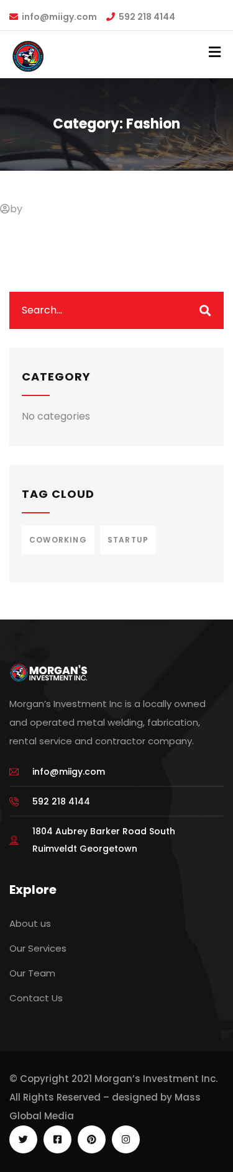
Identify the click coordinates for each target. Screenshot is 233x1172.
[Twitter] (23, 1139)
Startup (127, 539)
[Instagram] (126, 1139)
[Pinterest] (92, 1139)
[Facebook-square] (57, 1139)
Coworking (58, 539)
